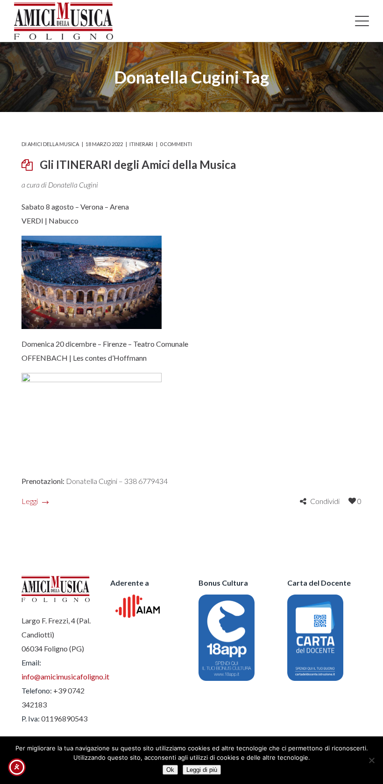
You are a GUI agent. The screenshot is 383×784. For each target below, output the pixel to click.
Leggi (29, 501)
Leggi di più (201, 769)
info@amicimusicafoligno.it (65, 676)
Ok (170, 769)
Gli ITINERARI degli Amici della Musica (138, 164)
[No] (371, 760)
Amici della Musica (53, 144)
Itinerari (141, 144)
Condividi (325, 501)
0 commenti (176, 144)
